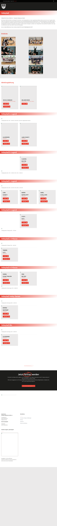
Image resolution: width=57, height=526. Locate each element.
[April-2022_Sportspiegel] (9, 433)
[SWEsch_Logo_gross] (8, 394)
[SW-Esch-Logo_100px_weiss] (3, 4)
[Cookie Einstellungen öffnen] (2, 524)
